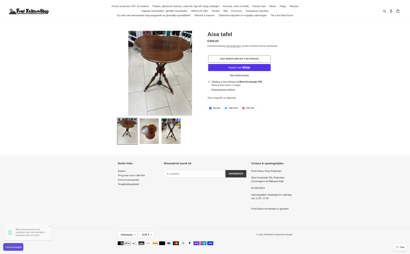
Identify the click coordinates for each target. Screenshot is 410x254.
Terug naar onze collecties (131, 175)
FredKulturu (269, 234)
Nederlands (127, 234)
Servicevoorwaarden (128, 179)
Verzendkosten (233, 46)
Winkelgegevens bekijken (223, 89)
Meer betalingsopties (239, 75)
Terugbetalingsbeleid (128, 184)
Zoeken (122, 171)
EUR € (145, 234)
